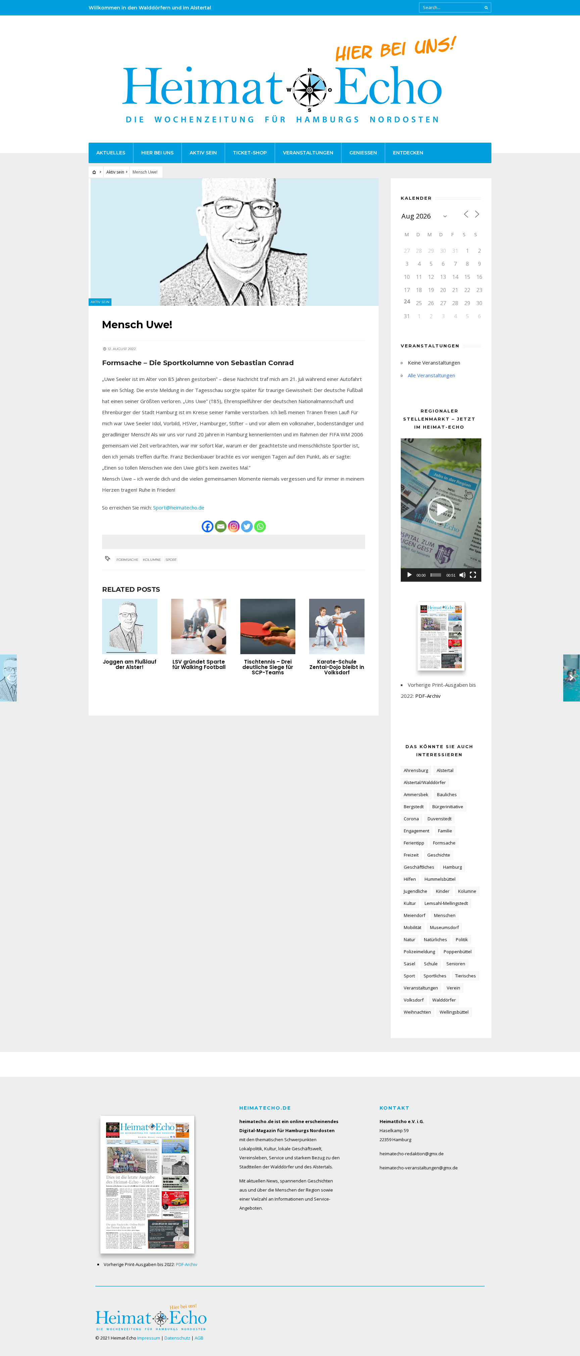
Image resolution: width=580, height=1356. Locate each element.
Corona (411, 819)
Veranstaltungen (308, 153)
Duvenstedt (439, 819)
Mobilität (412, 927)
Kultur (410, 903)
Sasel (409, 964)
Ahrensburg (416, 770)
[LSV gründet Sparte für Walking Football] (199, 626)
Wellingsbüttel (454, 1012)
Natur (409, 939)
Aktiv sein (203, 153)
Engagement (416, 831)
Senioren (455, 964)
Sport (171, 560)
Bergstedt (414, 807)
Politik (462, 939)
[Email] (221, 526)
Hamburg (452, 867)
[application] (441, 510)
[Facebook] (207, 526)
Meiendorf (414, 915)
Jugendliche (415, 891)
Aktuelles (110, 153)
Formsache (127, 560)
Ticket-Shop (250, 153)
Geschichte (438, 855)
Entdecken (408, 153)
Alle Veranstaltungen (431, 375)
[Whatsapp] (260, 526)
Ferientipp (414, 843)
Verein (453, 988)
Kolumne (152, 560)
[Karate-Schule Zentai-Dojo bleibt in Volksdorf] (337, 626)
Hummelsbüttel (440, 879)
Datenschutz (177, 1338)
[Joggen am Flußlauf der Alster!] (129, 626)
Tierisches (465, 976)
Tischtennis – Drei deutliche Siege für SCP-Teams (267, 667)
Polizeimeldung (419, 952)
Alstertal (445, 770)
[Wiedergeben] (409, 575)
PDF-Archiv (428, 695)
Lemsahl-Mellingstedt (446, 903)
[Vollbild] (473, 575)
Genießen (363, 153)
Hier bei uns (157, 153)
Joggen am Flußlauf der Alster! (129, 664)
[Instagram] (234, 526)
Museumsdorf (444, 927)
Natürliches (435, 939)
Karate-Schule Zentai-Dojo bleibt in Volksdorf (336, 667)
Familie (445, 831)
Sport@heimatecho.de (178, 507)
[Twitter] (247, 526)
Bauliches (447, 794)
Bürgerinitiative (447, 807)
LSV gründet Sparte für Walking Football (199, 664)
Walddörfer (444, 1000)
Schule (431, 964)
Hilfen (410, 879)
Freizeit (411, 855)
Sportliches (435, 976)
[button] (441, 509)
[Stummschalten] (462, 575)
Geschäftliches (419, 867)
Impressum (148, 1338)
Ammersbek (416, 794)
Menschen (444, 915)
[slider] (436, 575)
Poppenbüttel (458, 952)
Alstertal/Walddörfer (425, 782)
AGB (199, 1338)
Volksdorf (414, 1000)
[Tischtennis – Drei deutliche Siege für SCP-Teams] (268, 626)
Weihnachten (417, 1012)
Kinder (442, 891)
